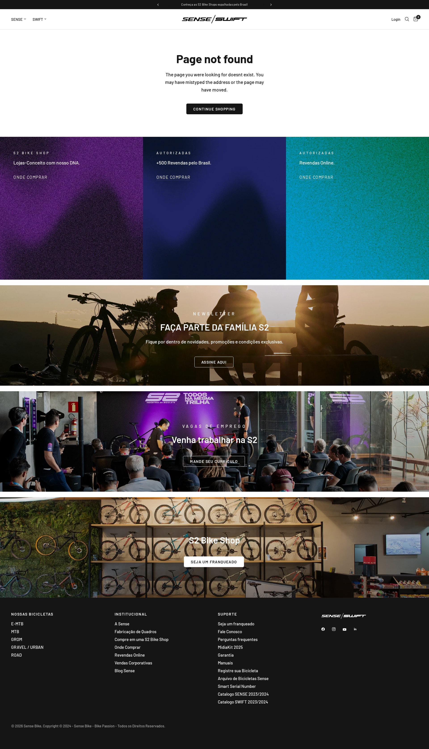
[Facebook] (326, 629)
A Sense (122, 623)
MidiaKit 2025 (230, 647)
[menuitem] (20, 19)
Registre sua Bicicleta (238, 670)
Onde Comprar (128, 647)
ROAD (16, 654)
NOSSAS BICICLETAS (32, 614)
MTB (15, 631)
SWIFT (38, 19)
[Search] (407, 19)
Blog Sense (125, 670)
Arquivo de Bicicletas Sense (243, 678)
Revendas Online (130, 654)
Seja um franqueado (236, 623)
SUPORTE (227, 614)
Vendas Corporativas (133, 662)
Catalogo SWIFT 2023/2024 (243, 701)
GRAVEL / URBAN (27, 647)
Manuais (225, 662)
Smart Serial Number (237, 686)
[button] (213, 361)
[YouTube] (348, 630)
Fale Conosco (230, 631)
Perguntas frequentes (238, 639)
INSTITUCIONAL (131, 614)
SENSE (17, 19)
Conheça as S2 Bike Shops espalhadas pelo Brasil (214, 4)
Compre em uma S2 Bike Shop (141, 639)
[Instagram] (337, 629)
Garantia (226, 654)
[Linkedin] (358, 629)
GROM (16, 639)
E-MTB (17, 623)
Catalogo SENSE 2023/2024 (243, 694)
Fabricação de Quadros (135, 631)
